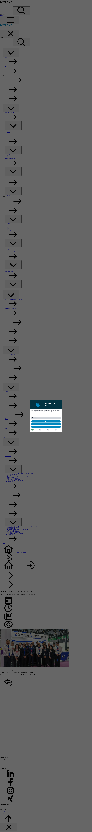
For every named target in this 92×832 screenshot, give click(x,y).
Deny (46, 426)
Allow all (46, 421)
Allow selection (46, 424)
